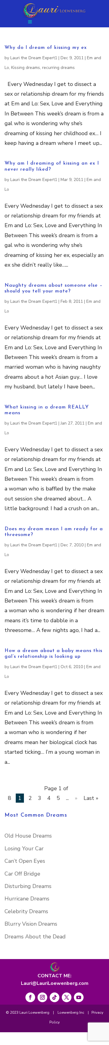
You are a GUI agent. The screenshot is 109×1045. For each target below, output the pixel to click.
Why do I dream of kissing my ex (46, 47)
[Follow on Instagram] (42, 997)
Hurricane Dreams (27, 898)
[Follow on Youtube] (79, 997)
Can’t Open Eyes (25, 861)
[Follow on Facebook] (30, 997)
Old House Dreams (28, 835)
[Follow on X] (66, 997)
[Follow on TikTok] (54, 997)
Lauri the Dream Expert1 (33, 58)
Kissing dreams (25, 67)
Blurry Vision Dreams (31, 923)
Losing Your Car (24, 848)
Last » (91, 798)
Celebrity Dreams (26, 911)
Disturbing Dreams (28, 886)
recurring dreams (58, 67)
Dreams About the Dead (35, 936)
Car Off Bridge (22, 873)
